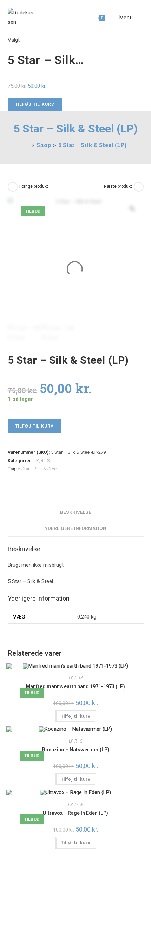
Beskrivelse (75, 512)
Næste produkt (118, 186)
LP (36, 460)
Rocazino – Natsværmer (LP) (75, 749)
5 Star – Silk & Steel (38, 468)
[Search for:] (139, 17)
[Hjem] (27, 145)
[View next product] (139, 187)
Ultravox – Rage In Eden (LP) (75, 813)
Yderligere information (75, 528)
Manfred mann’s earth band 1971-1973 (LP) (75, 686)
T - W (78, 804)
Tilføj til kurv (35, 104)
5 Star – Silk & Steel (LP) (92, 145)
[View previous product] (13, 187)
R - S (45, 460)
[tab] (76, 512)
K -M (78, 678)
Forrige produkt (33, 186)
